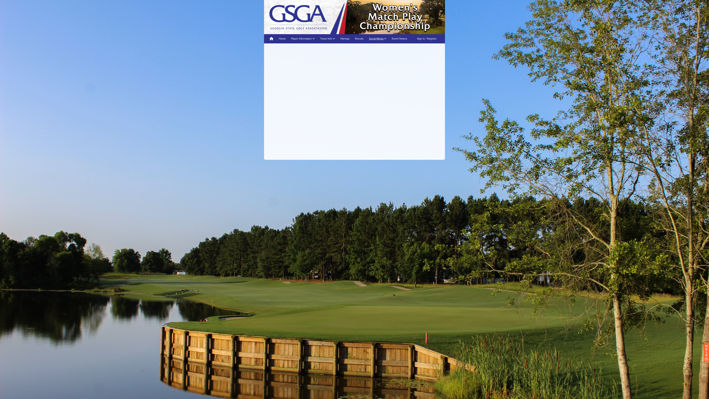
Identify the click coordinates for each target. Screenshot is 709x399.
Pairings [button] (345, 38)
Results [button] (359, 38)
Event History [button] (399, 38)
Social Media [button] (376, 38)
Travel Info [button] (326, 38)
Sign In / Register (427, 38)
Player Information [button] (301, 38)
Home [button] (282, 38)
